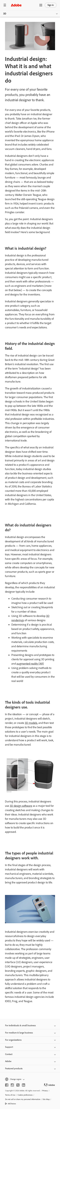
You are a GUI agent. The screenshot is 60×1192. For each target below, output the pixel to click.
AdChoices (12, 1104)
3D (4, 13)
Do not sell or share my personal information (22, 1099)
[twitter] (18, 1085)
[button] (40, 5)
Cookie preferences (25, 1095)
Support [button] (9, 1047)
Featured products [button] (14, 1068)
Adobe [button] (8, 1061)
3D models (31, 723)
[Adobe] (16, 5)
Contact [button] (8, 1054)
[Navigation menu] (5, 5)
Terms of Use (10, 1095)
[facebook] (6, 1085)
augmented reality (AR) (30, 663)
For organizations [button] (13, 1040)
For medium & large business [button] (19, 1032)
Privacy (45, 1091)
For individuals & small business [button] (20, 1025)
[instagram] (12, 1085)
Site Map (46, 1099)
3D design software (21, 806)
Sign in (51, 5)
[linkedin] (23, 1085)
